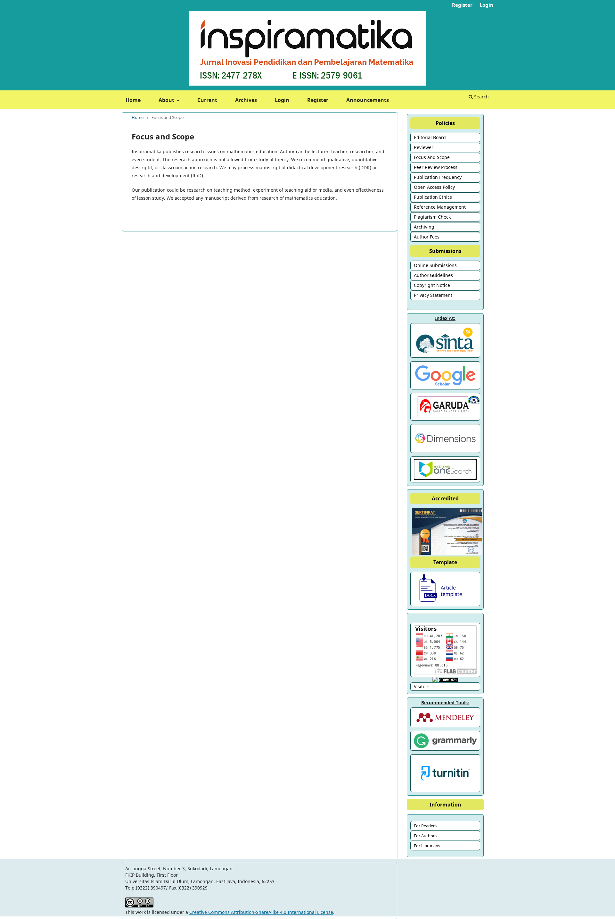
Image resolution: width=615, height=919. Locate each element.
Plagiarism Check (432, 217)
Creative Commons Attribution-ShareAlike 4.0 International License (261, 912)
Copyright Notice (432, 285)
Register (317, 100)
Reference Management (440, 207)
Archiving (424, 227)
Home (133, 100)
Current (207, 100)
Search (481, 97)
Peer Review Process (435, 167)
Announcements (367, 100)
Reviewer (423, 147)
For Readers (425, 826)
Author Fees (426, 237)
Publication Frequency (438, 177)
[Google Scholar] (445, 375)
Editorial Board (430, 137)
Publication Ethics (433, 197)
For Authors (425, 836)
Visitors (422, 686)
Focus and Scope (432, 157)
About (167, 100)
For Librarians (427, 845)
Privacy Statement (433, 295)
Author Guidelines (433, 275)
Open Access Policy (434, 187)
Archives (246, 100)
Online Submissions (435, 265)
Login (282, 100)
